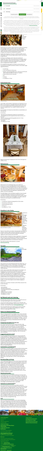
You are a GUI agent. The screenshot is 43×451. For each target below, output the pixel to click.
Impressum (9, 450)
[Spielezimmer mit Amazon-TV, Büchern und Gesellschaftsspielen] (13, 174)
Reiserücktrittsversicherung (31, 421)
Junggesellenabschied (5, 427)
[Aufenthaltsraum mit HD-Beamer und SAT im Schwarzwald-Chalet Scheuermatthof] (13, 92)
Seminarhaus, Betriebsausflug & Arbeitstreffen (7, 426)
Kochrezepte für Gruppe (31, 420)
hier (14, 309)
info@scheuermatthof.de (8, 444)
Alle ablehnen (29, 14)
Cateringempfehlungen (19, 305)
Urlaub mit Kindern (5, 424)
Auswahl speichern (14, 14)
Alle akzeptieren (22, 14)
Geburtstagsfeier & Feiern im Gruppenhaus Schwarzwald (7, 433)
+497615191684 (7, 443)
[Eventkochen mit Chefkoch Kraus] (15, 140)
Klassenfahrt (3, 429)
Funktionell (8, 8)
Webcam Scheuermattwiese (31, 422)
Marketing (8, 11)
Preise (12, 445)
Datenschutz (3, 450)
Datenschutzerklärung (33, 25)
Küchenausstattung (5, 242)
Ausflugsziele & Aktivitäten (31, 418)
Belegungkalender (6, 446)
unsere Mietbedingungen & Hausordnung (6, 448)
